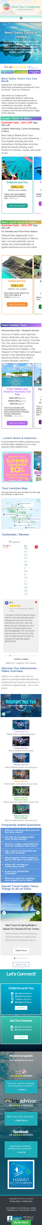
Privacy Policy (15, 1201)
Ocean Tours (7, 72)
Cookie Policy (27, 1201)
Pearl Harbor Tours (34, 72)
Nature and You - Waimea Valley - (21, 799)
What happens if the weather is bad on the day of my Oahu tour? (22, 858)
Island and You (21, 781)
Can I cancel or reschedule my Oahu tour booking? (20, 852)
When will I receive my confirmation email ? (16, 865)
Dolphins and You (21, 988)
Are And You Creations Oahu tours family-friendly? (19, 838)
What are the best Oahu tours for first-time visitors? (22, 831)
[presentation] (4, 913)
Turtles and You (21, 731)
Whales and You (21, 765)
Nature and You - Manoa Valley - (21, 817)
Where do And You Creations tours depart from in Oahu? (20, 879)
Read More (21, 950)
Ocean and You (21, 748)
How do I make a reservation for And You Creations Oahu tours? (21, 845)
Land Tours (21, 72)
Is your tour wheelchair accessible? (17, 872)
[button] (21, 18)
